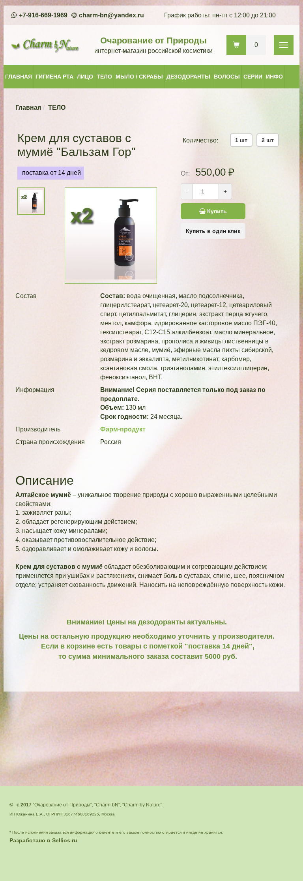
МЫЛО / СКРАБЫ (139, 76)
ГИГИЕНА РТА (54, 76)
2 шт (268, 140)
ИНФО (274, 76)
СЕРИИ (252, 76)
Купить (216, 211)
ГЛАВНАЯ (18, 76)
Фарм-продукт (123, 429)
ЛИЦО (85, 76)
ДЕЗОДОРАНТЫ (188, 76)
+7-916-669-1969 (43, 15)
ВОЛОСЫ (227, 76)
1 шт (241, 140)
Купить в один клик (213, 231)
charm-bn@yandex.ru (111, 15)
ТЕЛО (104, 76)
